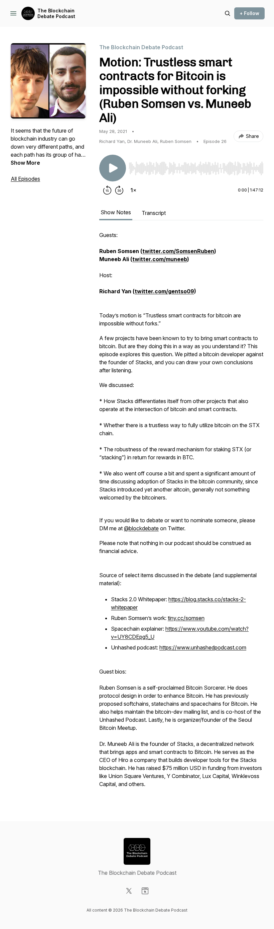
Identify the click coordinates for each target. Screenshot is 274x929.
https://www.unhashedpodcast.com (202, 647)
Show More (25, 162)
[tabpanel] (181, 513)
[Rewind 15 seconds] (107, 190)
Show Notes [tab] (116, 212)
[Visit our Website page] (145, 890)
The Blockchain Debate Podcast (56, 13)
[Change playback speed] (133, 190)
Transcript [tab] (154, 213)
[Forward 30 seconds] (119, 190)
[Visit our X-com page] (129, 890)
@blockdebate (141, 528)
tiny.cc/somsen (186, 618)
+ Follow (249, 13)
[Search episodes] (227, 13)
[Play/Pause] (112, 168)
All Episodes (25, 178)
